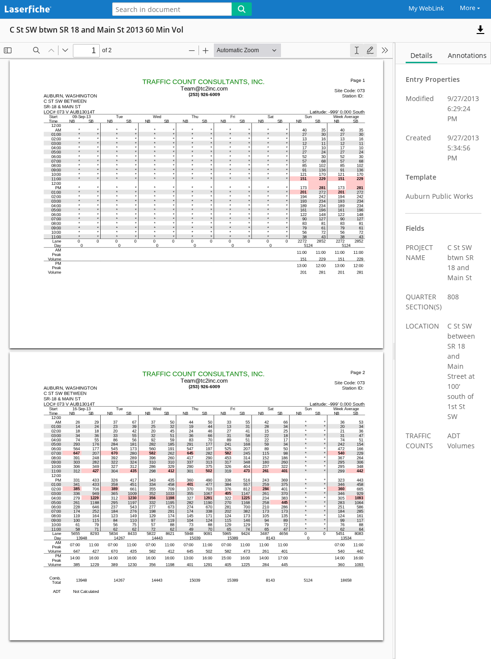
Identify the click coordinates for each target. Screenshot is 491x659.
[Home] (50, 9)
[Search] (242, 9)
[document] (443, 351)
